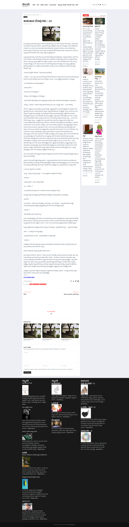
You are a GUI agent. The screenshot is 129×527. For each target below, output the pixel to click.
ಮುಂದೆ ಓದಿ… (61, 400)
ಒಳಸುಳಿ (55, 403)
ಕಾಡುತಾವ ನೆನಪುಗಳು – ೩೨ (29, 339)
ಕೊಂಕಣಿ (69, 5)
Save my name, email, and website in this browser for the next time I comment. (49, 369)
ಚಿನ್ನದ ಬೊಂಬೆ (98, 136)
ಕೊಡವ (64, 5)
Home (25, 14)
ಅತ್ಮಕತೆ (31, 284)
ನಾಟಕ (42, 5)
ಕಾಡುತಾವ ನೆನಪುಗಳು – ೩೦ (66, 339)
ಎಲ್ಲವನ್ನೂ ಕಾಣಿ (102, 15)
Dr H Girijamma (43, 284)
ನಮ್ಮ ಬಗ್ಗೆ (60, 5)
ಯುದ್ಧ (84, 77)
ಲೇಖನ (46, 5)
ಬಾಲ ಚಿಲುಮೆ (53, 5)
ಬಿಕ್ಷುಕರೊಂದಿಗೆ (26, 501)
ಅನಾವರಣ (56, 383)
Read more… (32, 428)
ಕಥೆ (38, 5)
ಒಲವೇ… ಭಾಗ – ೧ (88, 407)
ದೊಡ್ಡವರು (56, 420)
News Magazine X (71, 524)
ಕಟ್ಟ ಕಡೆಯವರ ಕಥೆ (27, 383)
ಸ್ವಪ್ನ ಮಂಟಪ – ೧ (88, 383)
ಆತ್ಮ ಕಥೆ (30, 14)
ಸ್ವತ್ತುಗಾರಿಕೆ (97, 26)
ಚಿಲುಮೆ (26, 4)
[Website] (51, 313)
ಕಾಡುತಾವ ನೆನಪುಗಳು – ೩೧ (47, 339)
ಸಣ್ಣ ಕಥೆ (85, 15)
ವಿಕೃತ (84, 136)
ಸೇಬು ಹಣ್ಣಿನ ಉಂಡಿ (27, 407)
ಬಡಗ (76, 5)
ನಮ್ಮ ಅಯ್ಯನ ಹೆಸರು (88, 26)
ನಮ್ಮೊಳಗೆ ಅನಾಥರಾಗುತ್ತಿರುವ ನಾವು (31, 477)
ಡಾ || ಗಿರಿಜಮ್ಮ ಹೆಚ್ (51, 311)
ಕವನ (34, 5)
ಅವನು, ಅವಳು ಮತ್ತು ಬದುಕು (29, 431)
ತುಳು (73, 5)
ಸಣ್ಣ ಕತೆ (25, 380)
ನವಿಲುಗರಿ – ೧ (86, 430)
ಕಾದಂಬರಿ (85, 380)
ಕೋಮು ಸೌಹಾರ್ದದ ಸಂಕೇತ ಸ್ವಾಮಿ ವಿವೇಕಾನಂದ (34, 455)
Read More (85, 66)
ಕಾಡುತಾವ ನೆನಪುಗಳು (36, 284)
